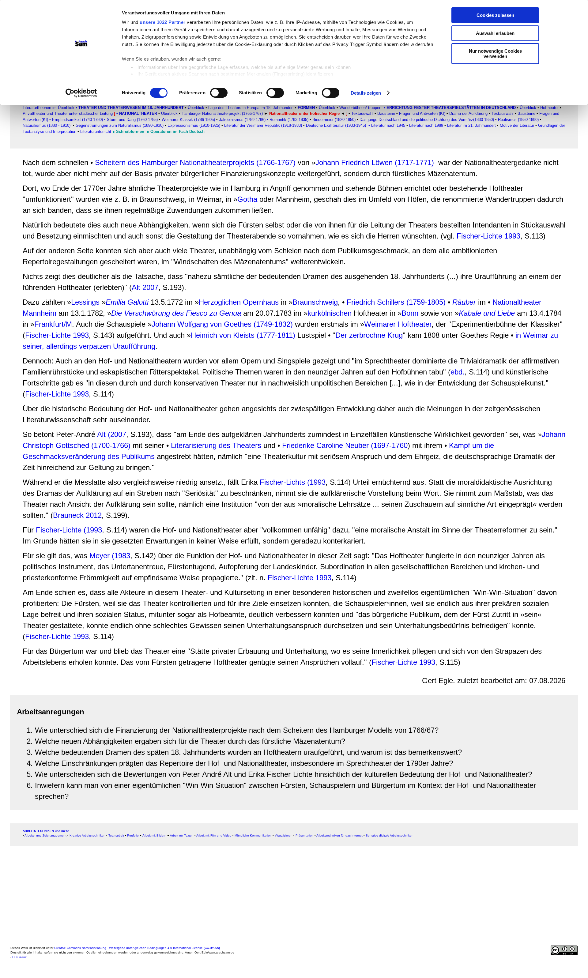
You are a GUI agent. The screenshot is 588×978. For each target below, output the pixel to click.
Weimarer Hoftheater (398, 324)
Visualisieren (283, 835)
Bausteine (386, 113)
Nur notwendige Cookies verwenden (495, 53)
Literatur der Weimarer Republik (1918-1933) (263, 125)
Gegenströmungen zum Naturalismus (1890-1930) (120, 125)
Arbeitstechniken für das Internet (339, 835)
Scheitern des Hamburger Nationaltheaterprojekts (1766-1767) (195, 162)
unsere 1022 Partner (163, 22)
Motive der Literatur (517, 125)
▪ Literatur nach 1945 (386, 125)
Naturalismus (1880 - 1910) (46, 125)
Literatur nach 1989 (426, 125)
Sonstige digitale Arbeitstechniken (389, 835)
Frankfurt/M (53, 324)
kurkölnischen (330, 313)
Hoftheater (549, 107)
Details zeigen (366, 93)
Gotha (248, 199)
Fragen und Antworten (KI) (422, 113)
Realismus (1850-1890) (518, 119)
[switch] (219, 93)
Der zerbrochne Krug (369, 335)
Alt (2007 (111, 434)
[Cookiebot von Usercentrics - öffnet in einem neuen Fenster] (81, 93)
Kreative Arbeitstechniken (87, 835)
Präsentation (305, 835)
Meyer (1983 (109, 555)
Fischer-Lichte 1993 (488, 236)
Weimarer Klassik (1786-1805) (188, 119)
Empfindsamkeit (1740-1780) (77, 119)
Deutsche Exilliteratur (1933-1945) (336, 125)
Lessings (85, 302)
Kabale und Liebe (487, 313)
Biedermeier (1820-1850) (334, 119)
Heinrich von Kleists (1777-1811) (243, 335)
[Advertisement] (194, 901)
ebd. (457, 372)
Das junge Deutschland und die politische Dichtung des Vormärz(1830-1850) (427, 119)
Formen (306, 107)
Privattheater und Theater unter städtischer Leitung (68, 113)
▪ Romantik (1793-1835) (287, 119)
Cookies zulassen (495, 15)
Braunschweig (315, 302)
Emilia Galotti (127, 302)
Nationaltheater (138, 113)
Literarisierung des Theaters (216, 445)
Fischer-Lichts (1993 (293, 482)
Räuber (464, 302)
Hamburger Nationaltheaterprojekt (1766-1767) (222, 113)
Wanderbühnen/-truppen (360, 107)
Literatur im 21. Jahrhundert (471, 125)
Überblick (195, 107)
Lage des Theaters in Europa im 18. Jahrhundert (251, 107)
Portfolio (133, 835)
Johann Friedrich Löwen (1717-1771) (374, 162)
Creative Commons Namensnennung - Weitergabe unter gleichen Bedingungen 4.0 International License (137, 948)
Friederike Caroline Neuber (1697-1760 (345, 445)
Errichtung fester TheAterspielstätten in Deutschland (451, 107)
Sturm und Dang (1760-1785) (132, 119)
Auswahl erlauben (495, 33)
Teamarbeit (116, 835)
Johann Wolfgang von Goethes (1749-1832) (222, 324)
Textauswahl (503, 113)
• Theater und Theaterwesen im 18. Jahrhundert (130, 107)
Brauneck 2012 (77, 515)
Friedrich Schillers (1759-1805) (396, 302)
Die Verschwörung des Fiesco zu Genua (177, 313)
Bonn (409, 313)
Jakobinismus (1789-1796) (242, 119)
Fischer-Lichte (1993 (69, 530)
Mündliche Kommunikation (253, 835)
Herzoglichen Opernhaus (239, 302)
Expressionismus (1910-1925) (194, 125)
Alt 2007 (145, 287)
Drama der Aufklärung (468, 113)
